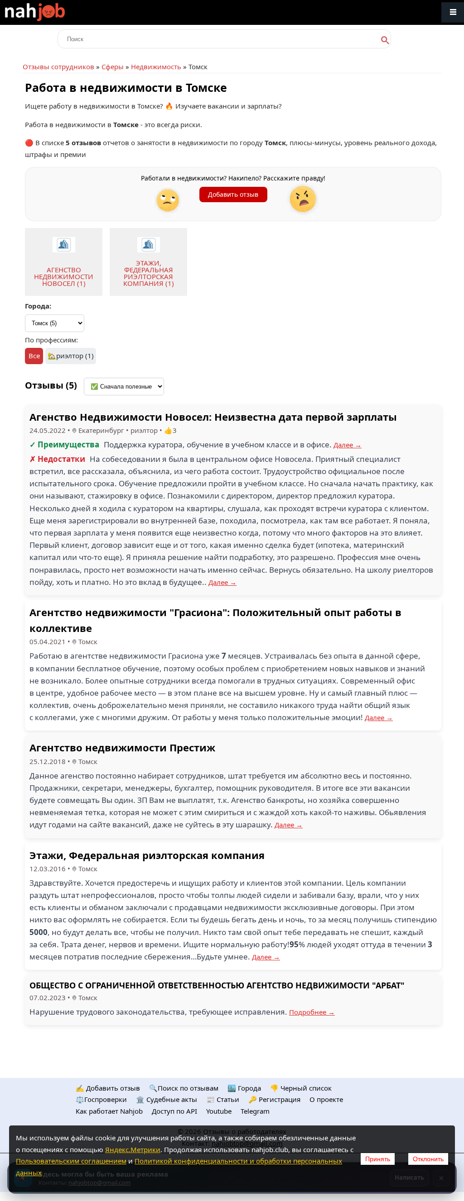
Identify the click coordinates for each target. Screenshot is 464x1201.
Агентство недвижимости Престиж (122, 747)
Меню (452, 12)
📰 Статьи (222, 1099)
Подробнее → (312, 1011)
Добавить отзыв (233, 194)
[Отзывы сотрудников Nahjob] (54, 12)
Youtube (219, 1111)
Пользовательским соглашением (71, 1160)
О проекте (326, 1099)
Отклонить (428, 1159)
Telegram (255, 1111)
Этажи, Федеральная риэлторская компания (147, 855)
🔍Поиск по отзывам (183, 1087)
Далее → (348, 444)
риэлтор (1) (75, 355)
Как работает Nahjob (109, 1111)
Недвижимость (156, 66)
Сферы (113, 66)
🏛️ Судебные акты (166, 1099)
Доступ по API (174, 1111)
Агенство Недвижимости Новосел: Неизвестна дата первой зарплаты (213, 416)
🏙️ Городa (244, 1087)
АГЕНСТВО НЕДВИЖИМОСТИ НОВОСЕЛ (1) (63, 276)
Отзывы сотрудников (58, 66)
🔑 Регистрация (274, 1099)
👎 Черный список (301, 1087)
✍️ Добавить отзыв (108, 1087)
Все (34, 355)
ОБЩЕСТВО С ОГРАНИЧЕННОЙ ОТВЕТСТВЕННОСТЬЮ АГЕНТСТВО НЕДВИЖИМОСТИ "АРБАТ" (217, 985)
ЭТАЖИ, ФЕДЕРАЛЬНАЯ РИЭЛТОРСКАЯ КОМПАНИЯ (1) (148, 273)
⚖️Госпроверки (101, 1099)
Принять (377, 1159)
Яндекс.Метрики (132, 1149)
